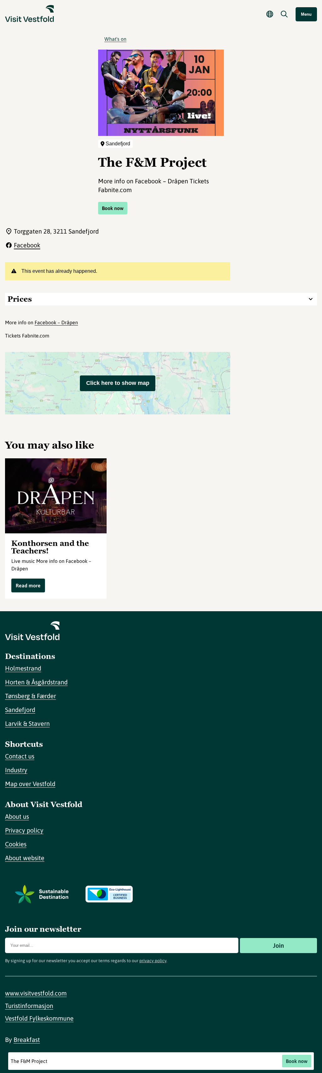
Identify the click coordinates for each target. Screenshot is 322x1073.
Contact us (19, 756)
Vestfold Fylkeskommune (39, 1018)
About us (17, 816)
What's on (115, 39)
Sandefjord (20, 709)
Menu (306, 14)
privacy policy (152, 960)
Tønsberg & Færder (30, 695)
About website (24, 857)
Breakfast (27, 1039)
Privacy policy (24, 830)
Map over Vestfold (30, 783)
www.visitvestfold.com (36, 993)
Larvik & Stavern (27, 723)
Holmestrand (23, 668)
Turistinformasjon (29, 1005)
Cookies (15, 844)
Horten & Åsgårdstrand (36, 682)
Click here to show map (117, 383)
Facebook (27, 245)
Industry (16, 770)
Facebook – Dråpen (56, 322)
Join (278, 945)
